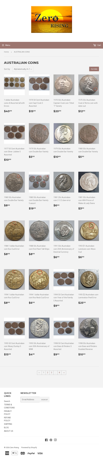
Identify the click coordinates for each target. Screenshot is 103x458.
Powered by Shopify (29, 447)
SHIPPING (8, 424)
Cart (99, 45)
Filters (94, 69)
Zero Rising (14, 447)
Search (7, 401)
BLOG (6, 427)
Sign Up (44, 400)
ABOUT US (8, 431)
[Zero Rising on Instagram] (55, 440)
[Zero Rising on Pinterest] (50, 440)
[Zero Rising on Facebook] (46, 440)
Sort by (7, 69)
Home (6, 52)
